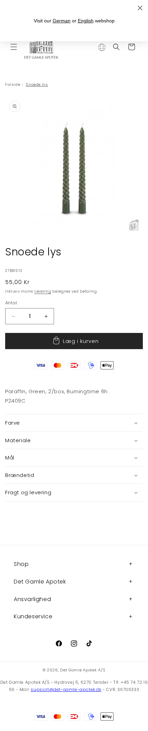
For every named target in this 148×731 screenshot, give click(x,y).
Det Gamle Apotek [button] (40, 582)
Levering (42, 291)
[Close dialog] (140, 8)
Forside (12, 84)
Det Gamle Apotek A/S (82, 670)
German (62, 20)
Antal (11, 302)
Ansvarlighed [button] (32, 599)
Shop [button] (21, 564)
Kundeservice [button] (33, 616)
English (86, 20)
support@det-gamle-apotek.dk (66, 689)
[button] (13, 46)
